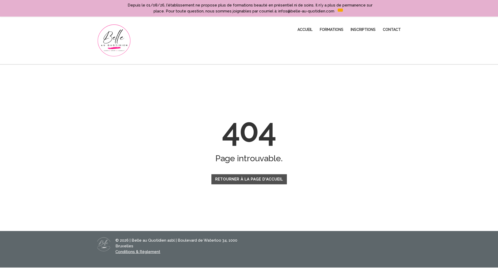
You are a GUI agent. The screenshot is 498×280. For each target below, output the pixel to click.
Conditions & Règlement (137, 251)
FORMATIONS (331, 29)
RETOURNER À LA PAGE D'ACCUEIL (249, 179)
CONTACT (392, 29)
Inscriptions (363, 29)
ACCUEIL (305, 29)
